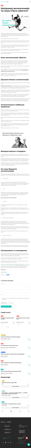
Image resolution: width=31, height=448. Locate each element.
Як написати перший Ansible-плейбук (7, 318)
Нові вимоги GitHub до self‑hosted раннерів (10, 336)
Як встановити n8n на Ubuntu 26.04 (23, 318)
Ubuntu (23, 322)
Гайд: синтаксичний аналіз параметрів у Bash (11, 371)
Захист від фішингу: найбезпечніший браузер (11, 362)
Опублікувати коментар (6, 306)
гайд (7, 347)
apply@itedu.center (7, 432)
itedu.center (4, 438)
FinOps (6, 405)
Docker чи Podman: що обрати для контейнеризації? (12, 354)
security (6, 364)
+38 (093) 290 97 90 (22, 432)
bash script (3, 373)
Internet (2, 364)
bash (7, 373)
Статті (2, 5)
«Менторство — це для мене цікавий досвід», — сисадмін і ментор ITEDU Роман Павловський (15, 393)
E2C (4, 347)
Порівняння (3, 352)
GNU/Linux (11, 373)
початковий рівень (12, 347)
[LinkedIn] (2, 275)
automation (3, 269)
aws (2, 347)
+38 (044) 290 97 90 (22, 430)
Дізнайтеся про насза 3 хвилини (21, 438)
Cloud (3, 405)
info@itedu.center (7, 426)
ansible (2, 322)
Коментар (2, 283)
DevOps (6, 395)
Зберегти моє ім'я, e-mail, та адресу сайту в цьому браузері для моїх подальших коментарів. (15, 299)
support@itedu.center (7, 429)
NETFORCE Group (23, 443)
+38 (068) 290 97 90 (22, 431)
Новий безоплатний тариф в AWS (9, 382)
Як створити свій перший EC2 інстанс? (9, 345)
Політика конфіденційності (22, 440)
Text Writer (5, 272)
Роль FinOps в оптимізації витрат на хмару (11, 403)
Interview (9, 395)
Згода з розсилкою (21, 442)
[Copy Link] (5, 275)
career (3, 395)
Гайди (2, 369)
